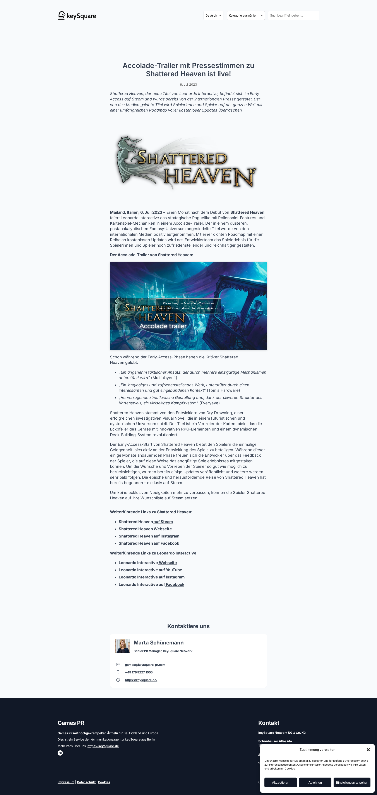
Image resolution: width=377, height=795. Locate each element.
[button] (368, 750)
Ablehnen (315, 782)
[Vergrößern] (261, 122)
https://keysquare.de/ (141, 680)
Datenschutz (86, 782)
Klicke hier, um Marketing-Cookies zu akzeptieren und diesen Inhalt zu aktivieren (188, 306)
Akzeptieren (280, 782)
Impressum (66, 782)
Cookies (104, 782)
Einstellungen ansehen (352, 782)
